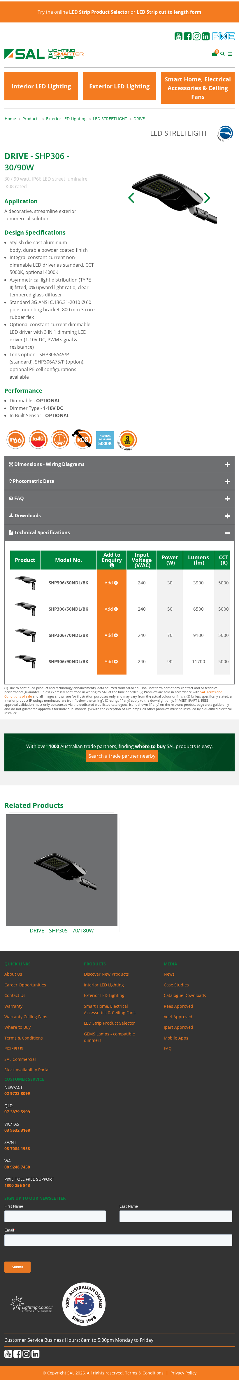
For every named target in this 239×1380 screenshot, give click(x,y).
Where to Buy (17, 1027)
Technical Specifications (41, 532)
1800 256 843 (17, 1185)
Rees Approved (178, 1006)
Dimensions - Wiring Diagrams (49, 464)
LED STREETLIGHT (110, 118)
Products (31, 118)
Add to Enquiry (112, 557)
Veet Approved (178, 1016)
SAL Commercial (20, 1059)
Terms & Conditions (23, 1038)
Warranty (13, 1006)
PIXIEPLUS (13, 1048)
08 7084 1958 (17, 1148)
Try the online (83, 12)
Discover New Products (106, 974)
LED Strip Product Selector (109, 1023)
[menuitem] (13, 119)
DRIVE (139, 118)
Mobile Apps (176, 1038)
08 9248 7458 (17, 1167)
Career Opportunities (25, 985)
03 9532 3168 (17, 1130)
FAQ (18, 498)
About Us (13, 974)
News (169, 974)
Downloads (27, 515)
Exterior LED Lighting (119, 86)
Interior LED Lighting (41, 86)
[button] (131, 197)
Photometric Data (33, 481)
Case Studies (176, 985)
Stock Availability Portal (27, 1069)
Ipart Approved (178, 1027)
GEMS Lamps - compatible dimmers (109, 1037)
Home (10, 118)
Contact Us (14, 995)
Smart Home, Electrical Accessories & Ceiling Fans (198, 88)
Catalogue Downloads (185, 995)
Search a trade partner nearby (122, 756)
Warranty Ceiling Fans (25, 1016)
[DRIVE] (169, 196)
